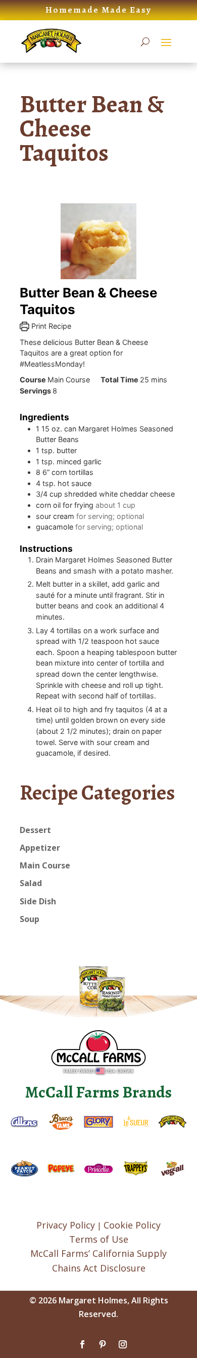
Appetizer (40, 847)
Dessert (35, 830)
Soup (29, 919)
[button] (166, 42)
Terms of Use (98, 1239)
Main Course (45, 865)
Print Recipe (50, 326)
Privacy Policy (65, 1225)
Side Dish (38, 901)
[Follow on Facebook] (82, 1344)
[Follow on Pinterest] (102, 1344)
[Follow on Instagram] (123, 1344)
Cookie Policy (132, 1225)
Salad (31, 883)
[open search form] (145, 41)
